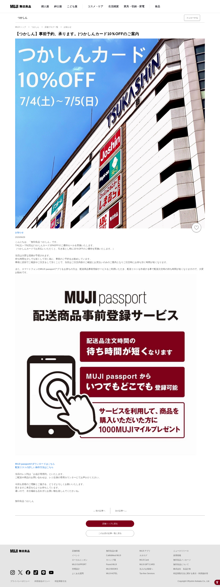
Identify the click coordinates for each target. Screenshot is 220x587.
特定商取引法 (60, 581)
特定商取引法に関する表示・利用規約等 (190, 573)
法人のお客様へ (146, 569)
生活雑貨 (113, 6)
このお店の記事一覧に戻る (110, 533)
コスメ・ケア (95, 6)
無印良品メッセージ (182, 560)
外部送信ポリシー (42, 581)
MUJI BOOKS (112, 569)
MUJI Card (144, 560)
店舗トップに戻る (110, 524)
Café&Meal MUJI (113, 555)
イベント (76, 555)
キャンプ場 (111, 560)
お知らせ (19, 232)
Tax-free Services (147, 573)
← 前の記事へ (99, 511)
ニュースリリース (181, 551)
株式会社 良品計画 (182, 569)
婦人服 (45, 6)
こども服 (72, 6)
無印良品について (181, 564)
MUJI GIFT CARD (147, 564)
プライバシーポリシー (20, 581)
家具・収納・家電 (134, 6)
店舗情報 (76, 551)
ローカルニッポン (79, 560)
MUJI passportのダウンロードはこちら (35, 464)
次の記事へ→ (121, 511)
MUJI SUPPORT (79, 564)
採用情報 (177, 555)
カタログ (143, 555)
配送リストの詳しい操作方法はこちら (34, 467)
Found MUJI (111, 564)
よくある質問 (78, 573)
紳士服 (58, 6)
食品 (157, 6)
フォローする (192, 18)
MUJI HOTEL (112, 573)
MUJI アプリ (144, 551)
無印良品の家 (112, 551)
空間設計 (76, 569)
